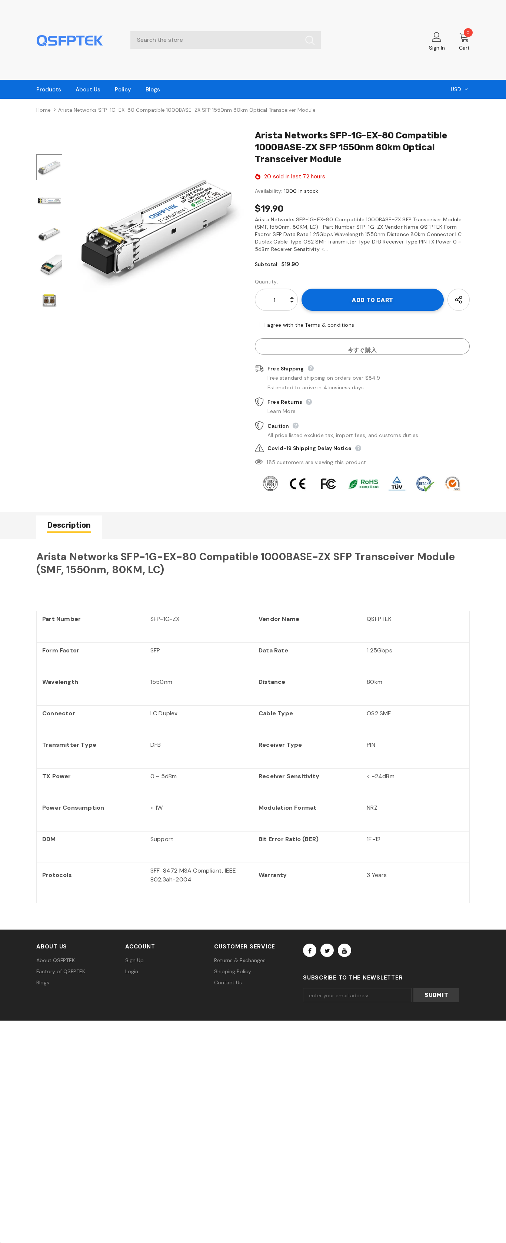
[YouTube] (344, 950)
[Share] (458, 300)
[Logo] (77, 40)
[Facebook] (309, 950)
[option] (157, 226)
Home (43, 110)
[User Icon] (436, 36)
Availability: (269, 191)
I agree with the (283, 325)
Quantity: (266, 281)
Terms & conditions (329, 325)
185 (271, 462)
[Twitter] (327, 950)
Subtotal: (267, 264)
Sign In (437, 47)
